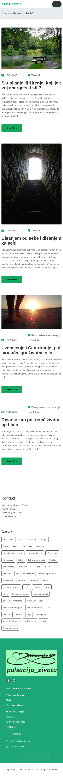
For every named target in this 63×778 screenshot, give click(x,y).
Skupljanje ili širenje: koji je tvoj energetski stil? (31, 85)
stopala (37, 587)
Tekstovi (35, 75)
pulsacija (46, 580)
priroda (21, 580)
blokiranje (31, 539)
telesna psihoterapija (12, 601)
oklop (47, 567)
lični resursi (8, 560)
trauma (19, 614)
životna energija (10, 628)
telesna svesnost (34, 601)
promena (33, 580)
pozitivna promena (47, 573)
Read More (11, 128)
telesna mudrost (40, 594)
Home (4, 13)
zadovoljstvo (30, 621)
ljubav (21, 560)
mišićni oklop (25, 567)
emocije (40, 546)
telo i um (7, 614)
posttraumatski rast (25, 573)
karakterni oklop (35, 553)
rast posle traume (11, 587)
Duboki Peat (26, 546)
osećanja (7, 573)
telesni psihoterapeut (12, 607)
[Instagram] (14, 680)
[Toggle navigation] (57, 4)
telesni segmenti (34, 607)
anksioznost (8, 539)
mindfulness (8, 567)
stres (5, 594)
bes (20, 539)
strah (47, 587)
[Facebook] (8, 680)
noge (37, 567)
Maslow (52, 560)
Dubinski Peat (9, 546)
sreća (26, 587)
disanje (43, 539)
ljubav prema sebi (36, 560)
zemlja (43, 621)
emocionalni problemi (13, 553)
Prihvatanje (8, 580)
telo (48, 607)
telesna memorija (20, 594)
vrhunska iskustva (11, 621)
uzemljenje (41, 614)
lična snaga (52, 553)
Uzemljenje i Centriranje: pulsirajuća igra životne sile (30, 350)
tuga (29, 614)
